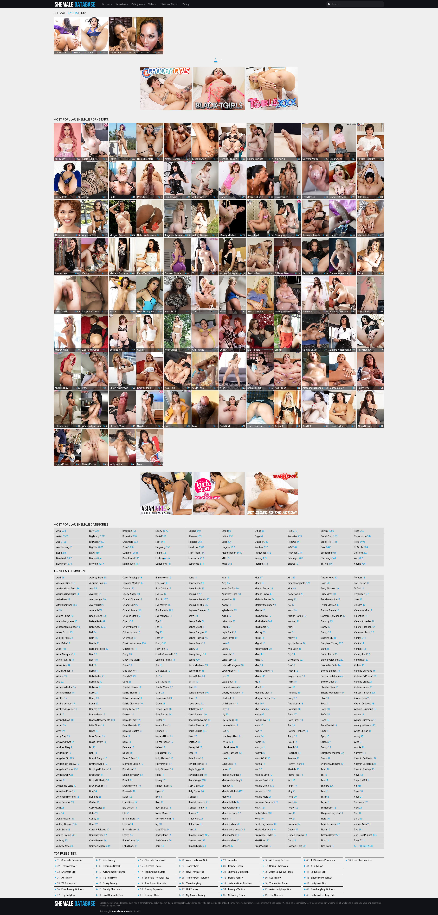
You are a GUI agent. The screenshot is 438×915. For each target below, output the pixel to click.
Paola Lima (295, 703)
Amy (60, 731)
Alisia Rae (63, 665)
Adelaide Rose (65, 583)
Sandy (326, 632)
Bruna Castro (98, 785)
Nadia (259, 714)
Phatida (293, 769)
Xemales (232, 860)
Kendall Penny (198, 807)
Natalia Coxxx (264, 785)
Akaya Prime (64, 616)
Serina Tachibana (332, 676)
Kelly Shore (196, 791)
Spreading (329, 552)
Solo (326, 547)
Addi (60, 577)
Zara (358, 818)
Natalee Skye (263, 774)
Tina (325, 840)
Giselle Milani (164, 687)
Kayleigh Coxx (198, 774)
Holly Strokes (164, 769)
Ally (59, 681)
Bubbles (95, 796)
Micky (259, 637)
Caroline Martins (133, 583)
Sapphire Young (332, 643)
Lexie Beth (229, 681)
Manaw (227, 785)
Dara (127, 742)
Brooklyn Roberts (100, 769)
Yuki (358, 807)
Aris (60, 813)
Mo (258, 681)
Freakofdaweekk (166, 654)
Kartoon (194, 742)
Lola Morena (230, 747)
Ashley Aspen (65, 818)
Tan (324, 780)
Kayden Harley (198, 763)
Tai (324, 774)
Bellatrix (95, 687)
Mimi (259, 654)
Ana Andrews (65, 742)
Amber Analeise (66, 709)
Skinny (327, 530)
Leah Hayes (229, 637)
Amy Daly (63, 736)
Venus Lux (361, 659)
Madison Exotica (232, 774)
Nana (259, 736)
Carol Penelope (132, 577)
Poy (291, 818)
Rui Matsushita (330, 599)
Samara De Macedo (333, 616)
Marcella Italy (230, 802)
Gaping (195, 530)
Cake (93, 813)
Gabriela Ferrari (165, 659)
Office (259, 530)
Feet (160, 541)
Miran (260, 676)
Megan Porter (264, 588)
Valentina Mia (363, 610)
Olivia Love (295, 659)
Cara (93, 824)
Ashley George (66, 824)
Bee (93, 654)
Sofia (325, 709)
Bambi (94, 643)
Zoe (358, 829)
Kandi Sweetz (198, 714)
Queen (293, 829)
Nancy (260, 742)
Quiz (292, 840)
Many (226, 796)
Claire (127, 665)
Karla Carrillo (198, 731)
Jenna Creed (197, 627)
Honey (161, 780)
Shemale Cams (169, 4)
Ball (92, 632)
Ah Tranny (67, 877)
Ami (60, 714)
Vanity (359, 643)
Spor (325, 736)
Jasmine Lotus (198, 605)
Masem (227, 846)
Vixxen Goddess (364, 703)
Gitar (160, 692)
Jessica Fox (196, 670)
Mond (259, 687)
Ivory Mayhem (165, 818)
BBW (94, 530)
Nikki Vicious (263, 846)
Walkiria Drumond (365, 709)
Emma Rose (131, 829)
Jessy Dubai (197, 676)
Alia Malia (63, 643)
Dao (126, 736)
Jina (192, 687)
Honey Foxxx (164, 785)
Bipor (93, 731)
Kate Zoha (196, 758)
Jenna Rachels (198, 637)
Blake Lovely (97, 742)
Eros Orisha (163, 588)
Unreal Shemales (278, 866)
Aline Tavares (65, 659)
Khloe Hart (196, 818)
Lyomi (226, 769)
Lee (225, 643)
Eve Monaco (164, 616)
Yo (358, 785)
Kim (192, 829)
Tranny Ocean (235, 866)
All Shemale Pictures (114, 871)
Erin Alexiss (163, 577)
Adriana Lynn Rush (68, 588)
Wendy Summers (365, 720)
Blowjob (96, 563)
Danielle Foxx (132, 720)
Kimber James (199, 835)
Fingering (163, 547)
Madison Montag (232, 780)
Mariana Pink (230, 835)
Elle (126, 813)
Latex (226, 530)
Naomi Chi (262, 758)
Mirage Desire (264, 670)
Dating (186, 4)
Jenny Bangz (197, 654)
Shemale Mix (68, 871)
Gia (159, 665)
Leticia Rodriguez (233, 665)
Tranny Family (235, 877)
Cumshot (130, 552)
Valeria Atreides (364, 621)
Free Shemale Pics (362, 860)
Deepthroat (131, 558)
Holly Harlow (164, 758)
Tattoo (327, 563)
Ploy (292, 791)
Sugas (326, 742)
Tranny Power (68, 866)
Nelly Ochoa (263, 813)
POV (292, 547)
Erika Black (130, 846)
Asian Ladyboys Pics (280, 889)
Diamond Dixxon (133, 763)
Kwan (226, 605)
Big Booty (97, 536)
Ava (93, 588)
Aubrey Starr (97, 577)
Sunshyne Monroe (332, 753)
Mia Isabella (263, 621)
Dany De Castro (132, 731)
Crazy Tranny (110, 883)
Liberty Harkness (232, 692)
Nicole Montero (265, 829)
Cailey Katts (97, 807)
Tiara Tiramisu (330, 824)
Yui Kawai (361, 802)
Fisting (161, 552)
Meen (259, 583)
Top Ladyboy (68, 895)
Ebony (162, 530)
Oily (291, 654)
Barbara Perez (98, 648)
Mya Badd (262, 709)
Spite (325, 731)
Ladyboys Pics (318, 883)
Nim (291, 577)
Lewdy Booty (230, 670)
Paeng (293, 670)
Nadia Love (262, 720)
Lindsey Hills (230, 725)
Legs (226, 541)
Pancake (294, 692)
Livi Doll (227, 742)
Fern (160, 637)
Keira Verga (197, 780)
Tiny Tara (327, 846)
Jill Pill (193, 681)
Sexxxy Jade (329, 681)
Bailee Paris (97, 621)
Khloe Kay (195, 824)
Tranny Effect (152, 895)
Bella (93, 670)
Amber (61, 698)
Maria (226, 818)
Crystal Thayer (132, 687)
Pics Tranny (109, 860)
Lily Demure (230, 720)
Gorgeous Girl (164, 698)
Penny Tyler (296, 763)
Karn (193, 736)
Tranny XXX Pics (236, 889)
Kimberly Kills (197, 846)
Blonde (95, 558)
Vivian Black (362, 698)
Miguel (260, 643)
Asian (62, 536)
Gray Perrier (164, 714)
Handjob (195, 541)
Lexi (225, 676)
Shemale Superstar (71, 860)
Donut (127, 780)
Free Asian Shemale (155, 883)
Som (325, 720)
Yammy (360, 753)
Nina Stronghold (299, 583)
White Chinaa (362, 731)
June (193, 698)
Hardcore (196, 547)
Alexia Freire (64, 637)
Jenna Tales (197, 643)
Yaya (358, 774)
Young (360, 563)
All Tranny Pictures (279, 860)
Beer (93, 659)
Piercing (261, 563)
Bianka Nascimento (102, 720)
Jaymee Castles (199, 610)
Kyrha (226, 616)
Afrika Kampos (66, 605)
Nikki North (262, 840)
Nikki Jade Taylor (265, 835)
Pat (291, 725)
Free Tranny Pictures (72, 889)
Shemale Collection (238, 871)
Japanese (196, 563)
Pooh (292, 802)
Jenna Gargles (198, 632)
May (259, 577)
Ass (61, 541)
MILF (226, 558)
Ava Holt (95, 594)
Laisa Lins (228, 621)
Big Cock (97, 541)
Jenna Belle (196, 621)
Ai (59, 610)
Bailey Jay (97, 627)
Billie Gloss (96, 725)
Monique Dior (263, 692)
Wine (358, 742)
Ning (292, 588)
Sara (325, 648)
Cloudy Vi (129, 676)
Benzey (95, 709)
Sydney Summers (332, 763)
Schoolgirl (295, 558)
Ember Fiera (131, 818)
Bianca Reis (97, 714)
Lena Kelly (229, 659)
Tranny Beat (192, 866)
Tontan (359, 577)
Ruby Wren (328, 594)
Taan (325, 769)
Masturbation (232, 552)
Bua (93, 791)
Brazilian (130, 530)
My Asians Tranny (195, 895)
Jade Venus (164, 840)
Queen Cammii (297, 835)
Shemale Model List (321, 877)
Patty (292, 736)
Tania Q (327, 785)
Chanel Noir (130, 605)
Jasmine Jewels (200, 599)
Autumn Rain (98, 583)
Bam (93, 637)
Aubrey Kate (64, 846)
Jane (193, 577)
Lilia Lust (228, 698)
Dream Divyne (132, 785)
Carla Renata (98, 840)
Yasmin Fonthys (364, 769)
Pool (292, 530)
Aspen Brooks (65, 835)
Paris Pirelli (295, 720)
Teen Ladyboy (193, 883)
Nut (291, 632)
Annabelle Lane (66, 785)
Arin (60, 807)
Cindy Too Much (133, 659)
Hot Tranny (192, 889)
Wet (358, 558)
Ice (159, 796)
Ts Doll (359, 588)
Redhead (295, 552)
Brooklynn (96, 774)
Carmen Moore (99, 846)
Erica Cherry (131, 840)
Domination (131, 563)
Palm (292, 681)
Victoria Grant (363, 681)
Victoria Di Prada (365, 676)
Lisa (225, 731)
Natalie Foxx (263, 791)
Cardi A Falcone (99, 829)
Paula (292, 742)
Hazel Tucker (164, 742)
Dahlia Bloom (131, 692)
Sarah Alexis (329, 654)
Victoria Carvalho (365, 670)
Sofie (325, 714)
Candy (94, 818)
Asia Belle (63, 829)
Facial (161, 536)
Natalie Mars (263, 796)
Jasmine (196, 594)
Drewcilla (129, 791)
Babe (61, 552)
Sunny (326, 747)
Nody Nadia (295, 594)
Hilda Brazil (163, 753)
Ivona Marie (163, 813)
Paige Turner (296, 676)
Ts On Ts (361, 547)
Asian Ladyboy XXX (196, 860)
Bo (92, 747)
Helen (160, 747)
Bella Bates (97, 676)
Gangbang (163, 563)
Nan (258, 731)
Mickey (260, 632)
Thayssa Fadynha (332, 813)
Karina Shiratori (198, 725)
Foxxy (161, 643)
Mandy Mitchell (232, 791)
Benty (94, 698)
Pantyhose (263, 552)
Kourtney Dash (231, 594)
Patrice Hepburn (298, 731)
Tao (324, 791)
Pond (292, 796)
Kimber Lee (197, 840)
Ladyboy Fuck (318, 871)
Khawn (194, 813)
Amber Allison (65, 703)
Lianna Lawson (231, 687)
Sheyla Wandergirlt (332, 692)
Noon (292, 610)
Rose (325, 583)
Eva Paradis (164, 610)
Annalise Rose (65, 791)
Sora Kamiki (329, 725)
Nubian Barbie (297, 616)
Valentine (361, 616)
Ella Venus (130, 807)
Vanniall (360, 648)
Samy (325, 627)
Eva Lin (162, 599)
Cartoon (128, 588)
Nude (227, 563)
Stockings (328, 558)
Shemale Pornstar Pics (157, 877)
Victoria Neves (363, 687)
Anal (61, 530)
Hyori (160, 791)
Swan (325, 758)
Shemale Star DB (112, 866)
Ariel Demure (65, 802)
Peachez (294, 753)
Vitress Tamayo (365, 692)
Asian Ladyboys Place (281, 871)
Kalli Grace (196, 709)
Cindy (127, 654)
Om (291, 665)
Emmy (128, 835)
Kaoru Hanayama (199, 720)
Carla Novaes (98, 835)
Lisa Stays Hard (232, 736)
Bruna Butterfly (99, 780)
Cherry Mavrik (132, 627)
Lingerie (228, 547)
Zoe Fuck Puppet (365, 835)
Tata (325, 796)
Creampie (130, 541)
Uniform (361, 552)
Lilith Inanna (230, 703)
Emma (128, 824)
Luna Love (229, 763)
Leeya (226, 648)
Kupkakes (228, 599)
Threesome (362, 536)
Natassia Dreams (266, 802)
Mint (259, 665)
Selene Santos (330, 670)
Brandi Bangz (98, 758)
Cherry (128, 621)
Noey (292, 599)
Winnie (359, 747)
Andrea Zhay (64, 747)
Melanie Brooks (265, 599)
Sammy (327, 621)
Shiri (325, 698)
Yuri (358, 813)
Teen (359, 530)
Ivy (159, 824)
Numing (293, 621)
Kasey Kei (195, 747)
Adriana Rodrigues (68, 594)
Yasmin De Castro (365, 758)
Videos (152, 4)
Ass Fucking (64, 547)
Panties (261, 547)
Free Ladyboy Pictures (323, 889)
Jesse (194, 659)
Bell (92, 665)
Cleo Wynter (131, 670)
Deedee (128, 747)
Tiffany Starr (330, 835)
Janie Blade (196, 588)
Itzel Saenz (163, 807)
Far (159, 627)
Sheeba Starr (329, 687)
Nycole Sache (297, 643)
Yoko (358, 791)
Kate (193, 753)
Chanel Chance (132, 599)
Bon (93, 753)
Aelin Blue (63, 599)
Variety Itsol (362, 654)
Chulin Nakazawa (134, 643)
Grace (160, 703)
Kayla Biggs (196, 769)
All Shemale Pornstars (323, 860)
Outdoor (261, 541)
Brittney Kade (98, 763)
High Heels (196, 552)
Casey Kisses (131, 594)
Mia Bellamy (263, 616)
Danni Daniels (131, 725)
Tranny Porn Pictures (197, 877)
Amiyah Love (65, 720)
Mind (259, 659)
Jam (160, 846)
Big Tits (96, 547)
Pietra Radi (295, 774)
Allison (61, 676)
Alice (61, 648)
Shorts (294, 563)
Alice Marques (65, 654)
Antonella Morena (67, 796)
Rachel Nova (329, 577)
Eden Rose (130, 802)
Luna (226, 758)
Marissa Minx (230, 840)
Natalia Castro (264, 780)
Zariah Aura (362, 824)
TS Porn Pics (110, 877)
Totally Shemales (112, 889)
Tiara (325, 818)
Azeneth (95, 610)
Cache (94, 802)
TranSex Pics (276, 895)
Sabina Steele (330, 610)
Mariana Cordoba (233, 829)
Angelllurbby (64, 774)
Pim (291, 780)
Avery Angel (97, 599)
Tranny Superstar (154, 889)
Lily (225, 714)
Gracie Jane (164, 709)
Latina (227, 536)
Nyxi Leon (294, 648)
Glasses (195, 536)
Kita (225, 577)
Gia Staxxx (163, 670)
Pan (291, 687)
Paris (292, 714)
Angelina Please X (67, 763)
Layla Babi (229, 632)
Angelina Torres (67, 769)
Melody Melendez (265, 605)
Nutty (292, 637)
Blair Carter (97, 736)
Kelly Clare (196, 785)
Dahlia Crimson (132, 698)
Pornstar (295, 536)
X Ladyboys (317, 866)
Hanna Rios (163, 725)
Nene (259, 818)
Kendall (194, 796)
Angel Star (63, 753)
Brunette (130, 536)
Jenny (193, 648)
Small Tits (329, 541)
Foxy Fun (162, 648)
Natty (260, 807)
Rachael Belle (297, 846)
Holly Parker (164, 763)
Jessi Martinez (198, 665)
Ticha (325, 829)
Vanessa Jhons (364, 632)
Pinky (292, 785)
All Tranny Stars (236, 895)
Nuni (292, 627)
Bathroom (64, 563)
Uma (358, 599)
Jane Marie (196, 583)
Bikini (94, 552)
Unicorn (359, 605)
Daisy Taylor (131, 709)
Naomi (260, 753)
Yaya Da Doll (361, 780)
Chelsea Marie (132, 616)
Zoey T (359, 840)
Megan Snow (263, 594)
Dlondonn (129, 769)
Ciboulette (130, 648)
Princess (294, 824)
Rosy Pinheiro (330, 588)
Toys (359, 541)
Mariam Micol (231, 824)
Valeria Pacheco (364, 627)
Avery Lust (96, 605)
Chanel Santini (132, 610)
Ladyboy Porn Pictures (240, 883)
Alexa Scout (64, 632)
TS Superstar (68, 883)
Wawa (359, 714)
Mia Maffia (262, 627)
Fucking (163, 558)
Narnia (260, 763)
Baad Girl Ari (97, 616)
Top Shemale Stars (155, 871)
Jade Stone (163, 835)
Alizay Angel (64, 670)
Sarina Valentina (332, 659)
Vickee (359, 665)
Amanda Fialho (66, 687)
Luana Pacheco (232, 753)
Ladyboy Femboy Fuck (323, 895)
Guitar (160, 720)
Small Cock (329, 536)
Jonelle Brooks (199, 692)
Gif (159, 676)
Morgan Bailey (265, 698)
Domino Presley (133, 774)
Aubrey (61, 840)
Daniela (128, 714)
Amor (61, 725)
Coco (127, 681)
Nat (258, 769)
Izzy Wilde (163, 829)
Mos (259, 703)
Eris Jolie (162, 583)
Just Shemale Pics (113, 895)
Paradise (294, 709)
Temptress (328, 807)
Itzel (159, 802)
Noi (291, 605)
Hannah (161, 731)
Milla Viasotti (263, 648)
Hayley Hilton (164, 736)
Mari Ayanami (231, 807)
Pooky (293, 807)
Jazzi (193, 616)
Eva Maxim (163, 605)
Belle (93, 692)
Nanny (260, 747)
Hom (160, 774)
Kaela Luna (196, 703)
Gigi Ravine (163, 681)
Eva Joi (161, 594)
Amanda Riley (65, 692)
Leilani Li (228, 654)
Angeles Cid (65, 758)
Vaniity (360, 637)
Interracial (196, 558)
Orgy (259, 536)
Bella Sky (95, 681)
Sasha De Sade (330, 665)
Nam (259, 725)
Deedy (128, 753)
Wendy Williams (364, 725)
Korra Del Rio (230, 588)
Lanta (226, 627)
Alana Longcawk (66, 621)
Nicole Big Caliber (265, 824)
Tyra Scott (361, 594)
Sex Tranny (275, 877)
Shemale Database (155, 860)
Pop (291, 813)
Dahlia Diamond (133, 703)
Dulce (127, 796)
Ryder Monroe (330, 605)
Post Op (294, 541)
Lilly (225, 709)
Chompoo (129, 637)
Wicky (358, 736)
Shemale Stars (153, 866)
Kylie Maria (229, 610)
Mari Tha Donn (231, 813)
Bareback (64, 558)
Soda (325, 703)
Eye (159, 621)
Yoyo (358, 796)
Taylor (325, 802)
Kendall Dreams (199, 802)
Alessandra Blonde (68, 627)
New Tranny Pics (195, 871)
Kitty (226, 583)
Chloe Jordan (131, 632)
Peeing (261, 558)
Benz (93, 703)
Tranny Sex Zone (278, 883)
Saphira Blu (328, 637)
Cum (128, 547)
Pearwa (293, 758)
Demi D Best (131, 758)
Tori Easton (361, 583)
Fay (159, 632)
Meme (260, 610)
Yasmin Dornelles (365, 763)
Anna (60, 780)
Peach (293, 747)
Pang (292, 698)
